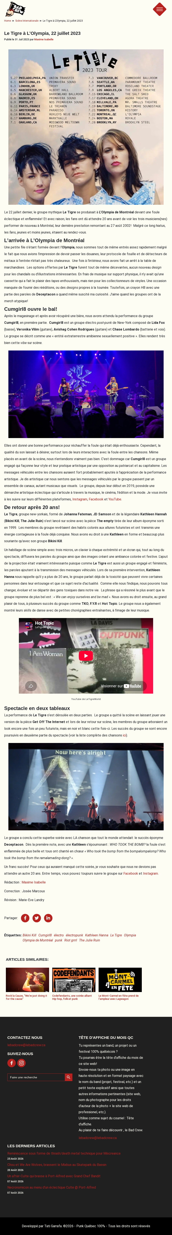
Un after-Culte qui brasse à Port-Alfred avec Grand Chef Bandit (53, 1176)
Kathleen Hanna (96, 935)
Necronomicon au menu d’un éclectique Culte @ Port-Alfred (51, 1187)
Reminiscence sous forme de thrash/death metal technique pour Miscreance (64, 1153)
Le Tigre (116, 935)
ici (124, 735)
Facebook (96, 499)
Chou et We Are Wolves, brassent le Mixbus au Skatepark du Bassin (56, 1165)
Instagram (79, 499)
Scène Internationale (26, 20)
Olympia (130, 935)
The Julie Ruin (89, 940)
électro (59, 935)
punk (58, 940)
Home (7, 20)
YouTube (114, 499)
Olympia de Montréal (38, 940)
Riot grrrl (70, 940)
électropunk (74, 935)
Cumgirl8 (45, 935)
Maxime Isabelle (43, 39)
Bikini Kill (29, 935)
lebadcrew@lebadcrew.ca (26, 1045)
